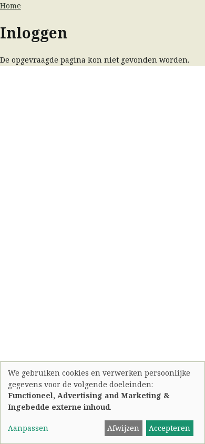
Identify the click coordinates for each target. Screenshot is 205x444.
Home (10, 6)
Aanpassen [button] (28, 428)
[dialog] (102, 402)
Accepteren (169, 428)
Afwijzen (123, 428)
